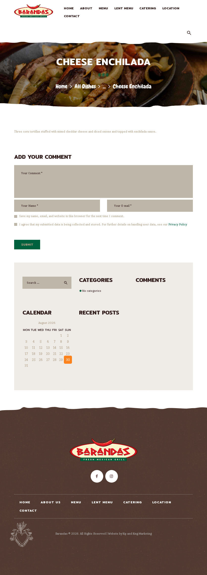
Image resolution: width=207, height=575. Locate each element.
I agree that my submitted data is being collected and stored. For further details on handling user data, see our (103, 224)
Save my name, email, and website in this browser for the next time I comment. (71, 216)
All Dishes (85, 86)
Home (61, 86)
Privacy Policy (177, 224)
